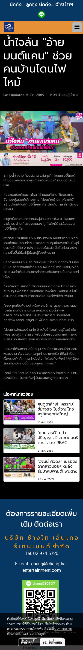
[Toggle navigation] (77, 27)
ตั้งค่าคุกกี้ (27, 642)
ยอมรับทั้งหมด (52, 642)
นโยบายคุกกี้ (38, 633)
